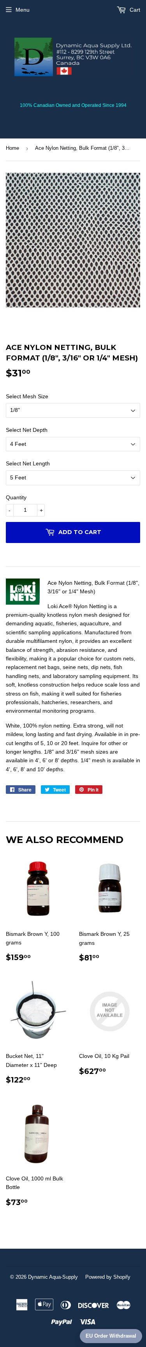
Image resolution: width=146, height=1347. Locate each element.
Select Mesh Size (27, 396)
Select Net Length (28, 463)
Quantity (16, 497)
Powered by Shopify (107, 1277)
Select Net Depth (26, 430)
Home (12, 148)
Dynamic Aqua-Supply (53, 1277)
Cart (134, 10)
